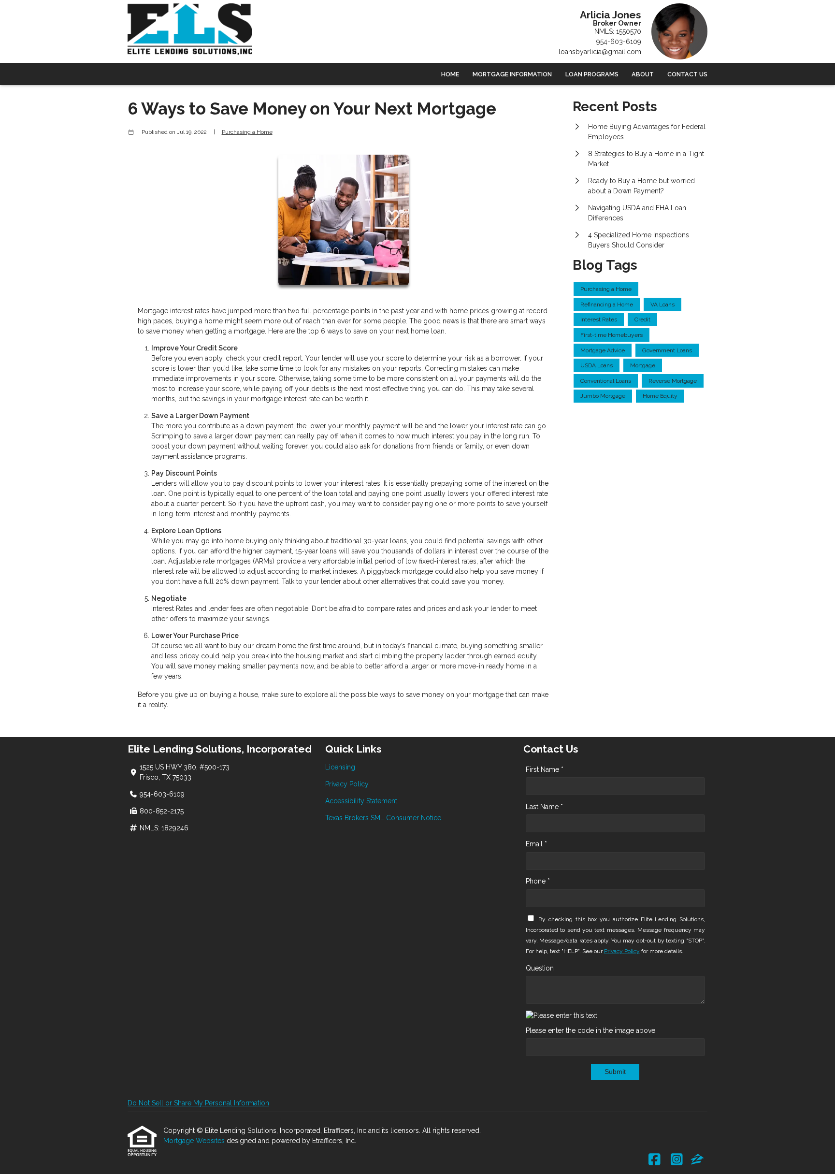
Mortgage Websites (195, 1141)
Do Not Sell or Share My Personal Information (198, 1103)
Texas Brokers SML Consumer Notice (383, 818)
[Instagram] (676, 1160)
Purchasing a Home (247, 132)
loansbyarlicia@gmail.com (600, 52)
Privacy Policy (347, 784)
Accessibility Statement (361, 801)
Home (450, 74)
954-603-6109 (618, 41)
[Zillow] (697, 1160)
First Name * (544, 769)
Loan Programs (592, 74)
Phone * (538, 881)
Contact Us (687, 74)
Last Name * (544, 807)
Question (540, 968)
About (643, 74)
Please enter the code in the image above (590, 1030)
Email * (536, 844)
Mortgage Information (512, 74)
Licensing (340, 767)
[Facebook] (654, 1160)
